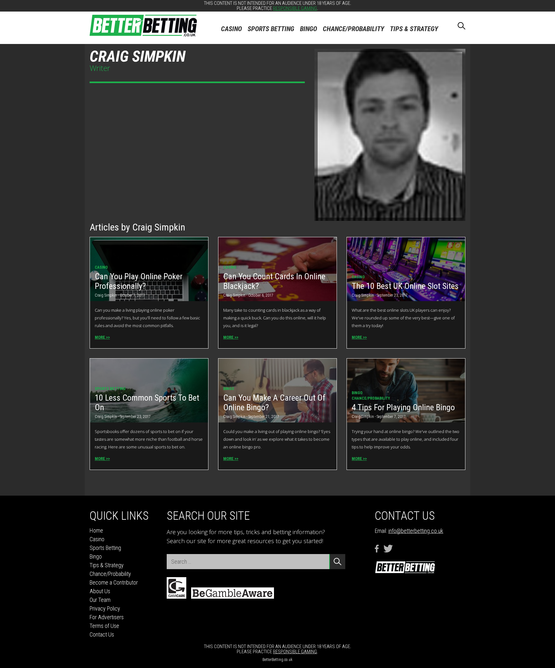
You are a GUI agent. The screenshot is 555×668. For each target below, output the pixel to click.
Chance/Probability (353, 29)
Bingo (308, 29)
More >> (102, 337)
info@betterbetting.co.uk (415, 530)
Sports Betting (271, 29)
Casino (231, 29)
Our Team (100, 599)
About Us (100, 591)
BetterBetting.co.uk (277, 659)
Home (96, 530)
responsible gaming (295, 8)
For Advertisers (107, 617)
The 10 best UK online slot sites (405, 286)
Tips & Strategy (414, 29)
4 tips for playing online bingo (403, 407)
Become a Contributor (114, 582)
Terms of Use (104, 625)
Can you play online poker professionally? (138, 281)
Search (455, 24)
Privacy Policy (105, 608)
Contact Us (102, 634)
